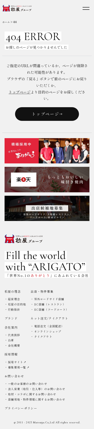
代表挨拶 (14, 335)
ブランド (11, 318)
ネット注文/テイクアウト (49, 318)
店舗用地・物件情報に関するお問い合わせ (36, 399)
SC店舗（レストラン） (50, 304)
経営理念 (14, 299)
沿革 (11, 340)
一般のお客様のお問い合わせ (27, 384)
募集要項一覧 (17, 367)
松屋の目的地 (17, 304)
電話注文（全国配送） (49, 326)
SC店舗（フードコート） (51, 309)
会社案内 (11, 327)
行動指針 (14, 309)
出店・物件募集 (42, 291)
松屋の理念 (13, 291)
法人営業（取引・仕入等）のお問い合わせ (36, 389)
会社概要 (14, 345)
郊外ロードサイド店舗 (49, 299)
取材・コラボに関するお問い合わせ (32, 394)
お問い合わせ (14, 376)
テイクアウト (43, 336)
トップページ (20, 92)
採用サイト (16, 362)
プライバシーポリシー (21, 408)
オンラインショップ (47, 331)
